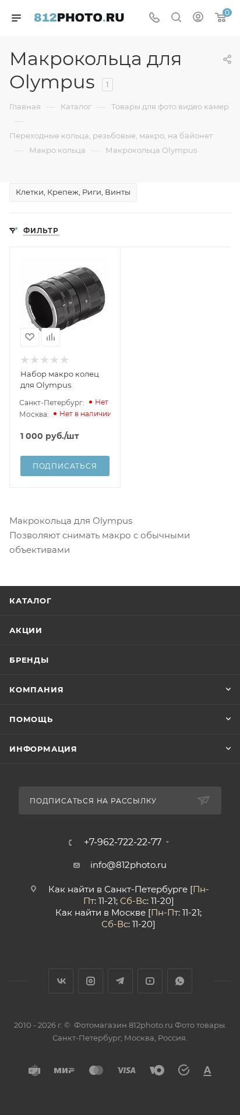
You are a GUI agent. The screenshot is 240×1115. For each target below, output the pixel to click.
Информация (43, 748)
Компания (36, 689)
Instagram (90, 981)
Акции (26, 630)
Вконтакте (60, 981)
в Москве (125, 912)
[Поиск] (176, 18)
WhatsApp (179, 981)
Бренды (29, 659)
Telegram (120, 981)
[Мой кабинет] (198, 18)
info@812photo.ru (128, 864)
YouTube (150, 981)
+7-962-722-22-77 (122, 842)
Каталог (30, 600)
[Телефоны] (154, 18)
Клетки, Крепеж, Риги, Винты (73, 191)
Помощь (31, 719)
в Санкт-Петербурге (142, 889)
